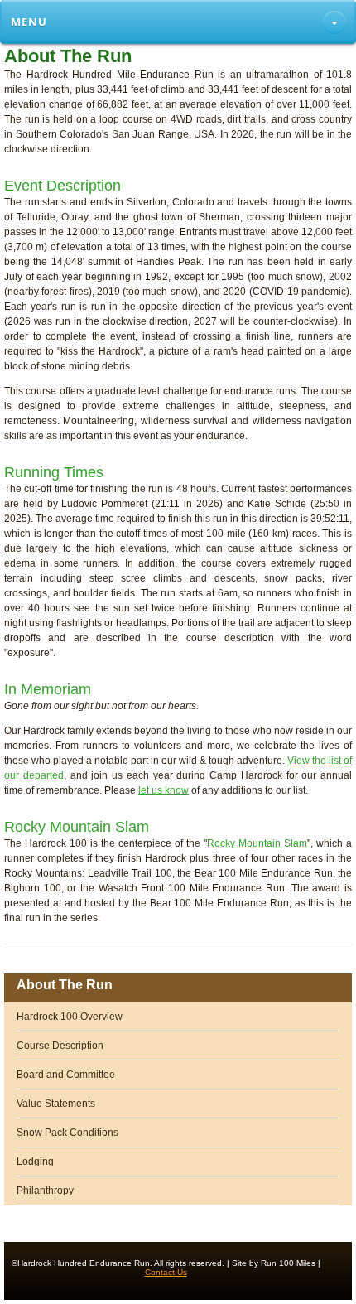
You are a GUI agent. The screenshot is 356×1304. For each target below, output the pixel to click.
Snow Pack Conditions (67, 1132)
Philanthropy (45, 1190)
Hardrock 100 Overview (70, 1016)
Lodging (35, 1161)
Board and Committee (66, 1074)
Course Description (60, 1045)
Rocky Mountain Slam (257, 843)
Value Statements (56, 1103)
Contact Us (166, 1272)
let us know (163, 790)
